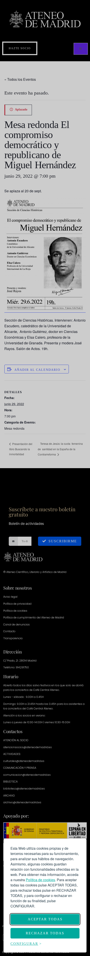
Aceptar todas (45, 919)
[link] (40, 879)
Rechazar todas (45, 933)
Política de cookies (40, 879)
